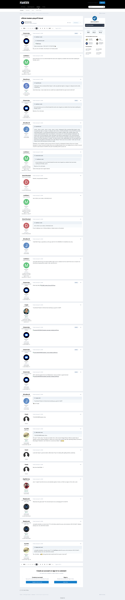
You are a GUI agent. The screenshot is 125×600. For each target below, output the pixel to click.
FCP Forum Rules (89, 25)
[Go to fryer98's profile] (26, 435)
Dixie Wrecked (26, 175)
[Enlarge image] (38, 43)
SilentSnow (26, 79)
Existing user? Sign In (93, 2)
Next (50, 28)
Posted (38, 33)
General (34, 23)
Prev (24, 28)
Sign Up (102, 2)
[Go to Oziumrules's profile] (22, 22)
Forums (21, 10)
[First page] (21, 28)
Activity (43, 6)
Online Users (38, 10)
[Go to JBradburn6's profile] (26, 129)
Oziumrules (29, 22)
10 (44, 28)
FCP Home (23, 6)
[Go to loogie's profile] (26, 311)
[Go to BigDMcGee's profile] (26, 486)
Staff (33, 10)
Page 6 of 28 (58, 28)
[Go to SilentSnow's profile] (26, 86)
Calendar (27, 10)
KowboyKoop (102, 42)
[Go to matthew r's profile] (26, 62)
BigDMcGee (26, 479)
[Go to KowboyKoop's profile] (97, 43)
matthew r (26, 55)
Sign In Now (65, 582)
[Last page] (53, 28)
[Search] (103, 7)
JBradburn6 (26, 123)
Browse (38, 6)
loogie (26, 305)
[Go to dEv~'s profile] (97, 40)
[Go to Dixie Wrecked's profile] (26, 182)
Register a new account (37, 582)
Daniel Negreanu (31, 6)
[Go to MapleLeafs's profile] (26, 507)
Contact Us (62, 597)
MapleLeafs (26, 499)
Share (69, 22)
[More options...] (80, 33)
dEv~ (100, 39)
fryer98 (26, 428)
